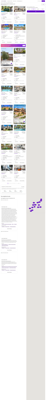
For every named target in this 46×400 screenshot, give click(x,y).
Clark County (5, 2)
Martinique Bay (16, 171)
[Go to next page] (20, 183)
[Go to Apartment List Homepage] (4, 1)
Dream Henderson (16, 131)
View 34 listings (9, 228)
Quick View (16, 64)
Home (1, 2)
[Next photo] (12, 8)
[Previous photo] (1, 8)
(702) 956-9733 (3, 114)
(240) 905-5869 (15, 153)
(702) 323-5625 (3, 153)
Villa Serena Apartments (4, 171)
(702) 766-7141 (15, 76)
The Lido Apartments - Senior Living (5, 112)
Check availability (22, 64)
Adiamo (4, 92)
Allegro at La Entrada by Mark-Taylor (5, 151)
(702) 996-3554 (15, 57)
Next (35, 11)
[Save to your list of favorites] (11, 7)
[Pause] (12, 48)
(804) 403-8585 (3, 94)
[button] (35, 204)
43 (18, 183)
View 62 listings (9, 272)
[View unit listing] (11, 63)
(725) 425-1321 (15, 95)
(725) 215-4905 (3, 134)
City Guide (22, 186)
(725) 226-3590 (3, 76)
